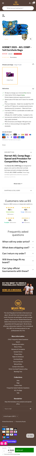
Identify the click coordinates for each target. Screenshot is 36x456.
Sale (18, 393)
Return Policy (18, 347)
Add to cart (19, 450)
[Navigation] (3, 3)
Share (4, 145)
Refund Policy (18, 364)
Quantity (4, 448)
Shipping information (18, 344)
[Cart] (33, 3)
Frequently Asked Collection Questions (18, 388)
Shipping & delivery (12, 190)
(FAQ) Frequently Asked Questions (18, 339)
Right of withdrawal (18, 357)
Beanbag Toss (18, 371)
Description (9, 152)
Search (18, 342)
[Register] (30, 408)
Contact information (18, 366)
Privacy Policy (18, 354)
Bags (18, 383)
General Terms (18, 352)
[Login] (30, 3)
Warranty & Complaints (18, 349)
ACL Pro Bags (18, 390)
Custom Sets (18, 385)
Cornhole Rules (18, 359)
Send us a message (12, 290)
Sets (18, 380)
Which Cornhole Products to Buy (18, 369)
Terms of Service (18, 362)
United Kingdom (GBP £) (9, 416)
